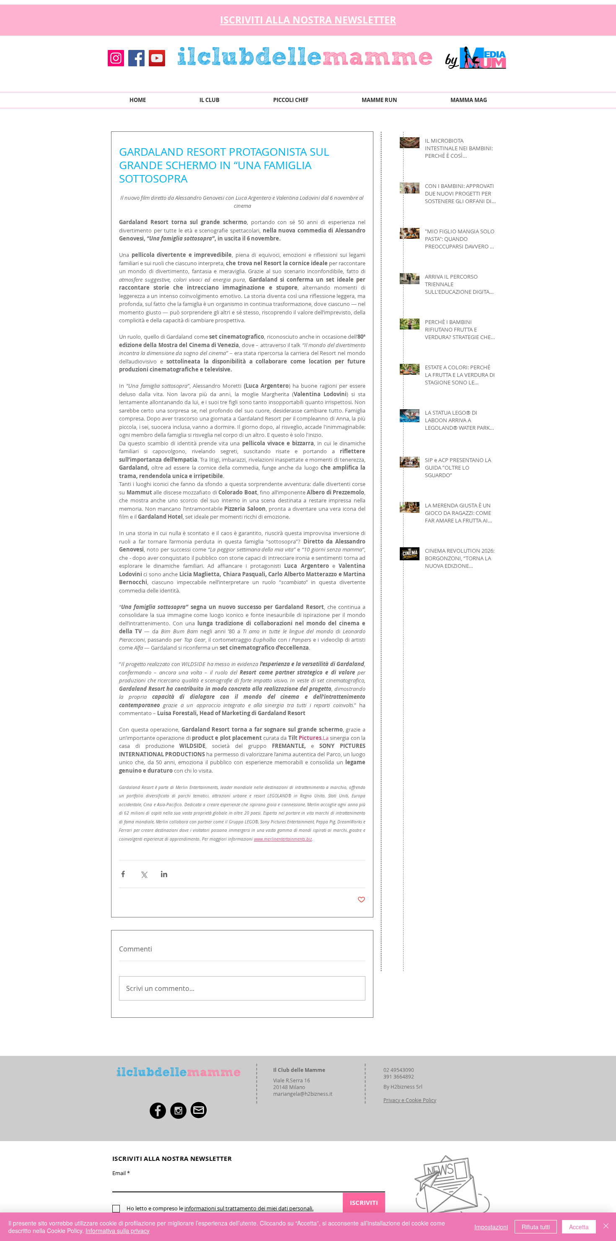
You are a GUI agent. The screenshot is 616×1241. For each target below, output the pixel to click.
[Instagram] (116, 58)
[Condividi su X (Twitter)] (144, 874)
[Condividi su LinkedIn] (164, 874)
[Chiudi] (606, 1226)
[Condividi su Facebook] (123, 874)
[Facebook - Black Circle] (158, 1111)
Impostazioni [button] (491, 1227)
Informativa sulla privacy (117, 1230)
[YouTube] (157, 58)
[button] (500, 18)
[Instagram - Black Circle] (178, 1111)
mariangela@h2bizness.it (302, 1093)
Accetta (579, 1227)
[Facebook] (136, 58)
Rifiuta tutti (536, 1227)
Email (119, 1173)
